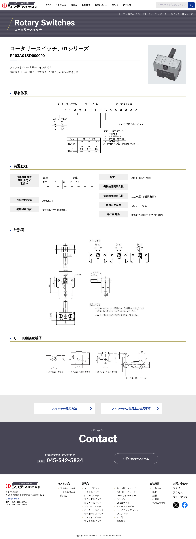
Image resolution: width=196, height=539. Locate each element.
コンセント (122, 499)
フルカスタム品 (67, 488)
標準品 (85, 483)
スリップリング (91, 488)
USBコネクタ (123, 503)
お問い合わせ (101, 5)
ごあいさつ (158, 488)
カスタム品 (64, 483)
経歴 (155, 495)
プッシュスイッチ (92, 506)
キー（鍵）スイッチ (126, 488)
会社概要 (155, 483)
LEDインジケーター (126, 495)
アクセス (127, 5)
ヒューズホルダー (125, 506)
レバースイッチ (91, 495)
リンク (115, 5)
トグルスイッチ (91, 492)
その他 (120, 517)
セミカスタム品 (67, 492)
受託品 (63, 495)
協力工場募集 (159, 503)
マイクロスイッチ (92, 521)
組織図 (156, 499)
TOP (48, 5)
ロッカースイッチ (92, 503)
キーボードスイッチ (94, 513)
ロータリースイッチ (94, 510)
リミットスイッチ (92, 517)
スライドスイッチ (92, 499)
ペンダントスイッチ (126, 492)
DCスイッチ (122, 513)
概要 (155, 492)
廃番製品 (121, 521)
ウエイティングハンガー (128, 510)
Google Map (12, 498)
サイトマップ (180, 497)
